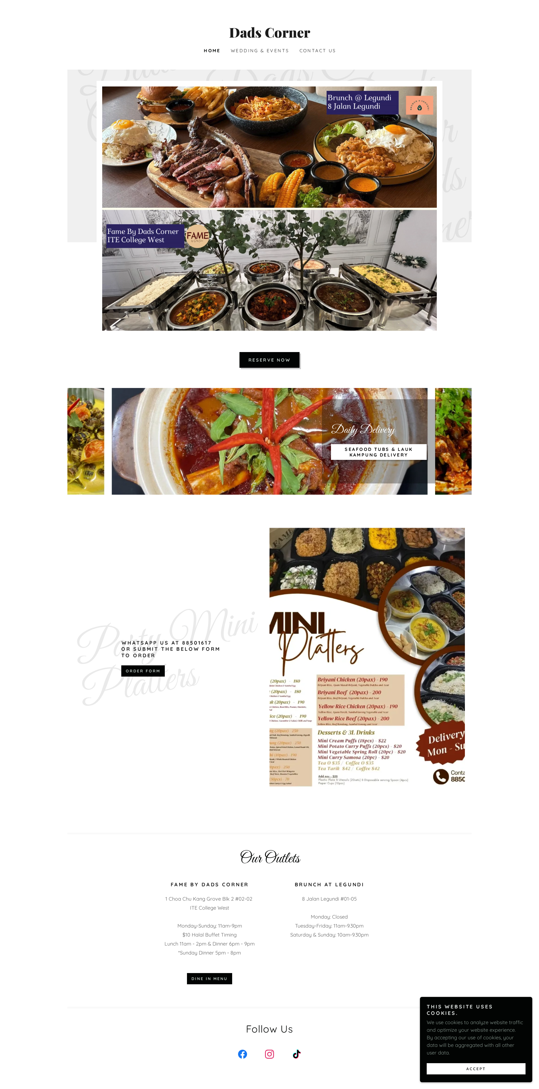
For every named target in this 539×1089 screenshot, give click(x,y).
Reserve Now (269, 360)
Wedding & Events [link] (260, 50)
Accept (476, 1068)
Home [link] (212, 50)
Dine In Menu (209, 978)
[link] (269, 36)
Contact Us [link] (318, 50)
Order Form (143, 671)
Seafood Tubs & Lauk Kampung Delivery (379, 452)
